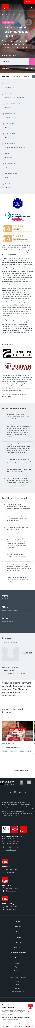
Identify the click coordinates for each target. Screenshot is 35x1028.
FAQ (17, 984)
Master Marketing (7, 17)
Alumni (17, 958)
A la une (5, 751)
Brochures (17, 974)
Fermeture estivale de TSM (11, 747)
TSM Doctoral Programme (17, 953)
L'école (17, 921)
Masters (21, 15)
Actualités (17, 963)
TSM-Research (17, 947)
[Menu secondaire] (31, 7)
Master (22, 751)
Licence (29, 751)
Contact (17, 988)
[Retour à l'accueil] (5, 7)
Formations (12, 15)
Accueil (4, 15)
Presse (17, 981)
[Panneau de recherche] (24, 7)
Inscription (29, 1)
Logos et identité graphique (17, 977)
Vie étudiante (17, 932)
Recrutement (17, 970)
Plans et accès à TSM (17, 991)
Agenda (17, 967)
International (17, 942)
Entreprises (17, 937)
